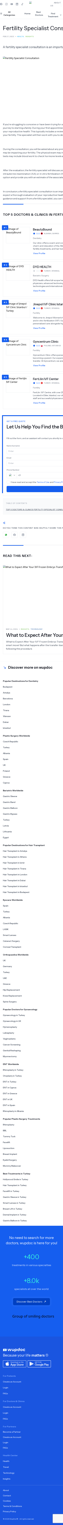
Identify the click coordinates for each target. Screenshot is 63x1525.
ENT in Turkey (9, 1081)
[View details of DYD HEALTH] (19, 279)
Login (5, 1387)
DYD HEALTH (42, 267)
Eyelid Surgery (10, 1160)
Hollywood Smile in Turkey (15, 1179)
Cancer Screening (11, 1044)
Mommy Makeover (12, 1166)
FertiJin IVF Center (46, 379)
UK (4, 765)
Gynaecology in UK (12, 1021)
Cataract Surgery (11, 941)
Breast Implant (10, 1154)
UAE (5, 978)
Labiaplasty (8, 1033)
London (6, 704)
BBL (5, 1130)
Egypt (6, 837)
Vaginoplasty (9, 1038)
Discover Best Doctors (29, 1301)
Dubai (5, 722)
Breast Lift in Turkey (12, 1208)
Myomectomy (10, 1056)
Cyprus (6, 782)
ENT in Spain (9, 1105)
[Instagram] (6, 4)
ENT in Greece (10, 1093)
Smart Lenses (9, 935)
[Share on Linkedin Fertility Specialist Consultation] (23, 535)
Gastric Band (9, 802)
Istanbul (7, 728)
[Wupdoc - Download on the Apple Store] (14, 1363)
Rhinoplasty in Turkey (13, 1070)
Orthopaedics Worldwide (16, 954)
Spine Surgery (10, 1001)
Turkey (6, 747)
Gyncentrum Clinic (45, 341)
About (6, 1490)
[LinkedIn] (17, 4)
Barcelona (8, 698)
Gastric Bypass (10, 814)
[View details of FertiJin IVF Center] (19, 391)
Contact (7, 1495)
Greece (6, 777)
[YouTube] (12, 4)
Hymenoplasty (10, 1027)
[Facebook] (1, 4)
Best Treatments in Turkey (16, 1173)
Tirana (6, 710)
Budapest (7, 686)
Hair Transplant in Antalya (15, 851)
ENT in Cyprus (9, 1087)
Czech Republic (10, 741)
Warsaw (7, 716)
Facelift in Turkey (11, 1191)
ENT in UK (7, 1099)
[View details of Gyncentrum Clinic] (19, 354)
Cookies (7, 1501)
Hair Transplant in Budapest (16, 892)
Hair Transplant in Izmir (14, 862)
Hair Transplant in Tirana (14, 868)
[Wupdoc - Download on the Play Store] (39, 1363)
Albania (6, 753)
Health (6, 1461)
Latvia (6, 825)
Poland (6, 771)
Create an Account (12, 1381)
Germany (7, 966)
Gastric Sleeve (10, 796)
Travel (6, 1467)
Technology (8, 1473)
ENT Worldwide (11, 1064)
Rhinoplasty (8, 1124)
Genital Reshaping (12, 1050)
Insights (6, 1478)
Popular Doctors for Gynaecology (20, 1009)
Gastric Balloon (10, 808)
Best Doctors (39, 13)
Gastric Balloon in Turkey (15, 1220)
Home (27, 13)
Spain (5, 759)
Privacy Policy (9, 1511)
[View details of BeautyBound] (19, 241)
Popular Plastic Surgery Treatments (21, 1119)
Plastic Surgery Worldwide (16, 735)
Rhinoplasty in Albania (13, 1111)
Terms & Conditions (12, 1506)
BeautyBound (42, 229)
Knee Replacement (12, 995)
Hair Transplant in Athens (15, 857)
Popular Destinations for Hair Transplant (24, 845)
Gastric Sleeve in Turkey (14, 1197)
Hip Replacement (11, 990)
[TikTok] (22, 4)
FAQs (5, 1393)
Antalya (6, 692)
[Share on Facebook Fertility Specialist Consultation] (14, 535)
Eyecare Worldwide (13, 900)
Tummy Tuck (9, 1136)
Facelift (6, 1142)
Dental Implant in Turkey (14, 1214)
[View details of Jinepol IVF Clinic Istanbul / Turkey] (19, 316)
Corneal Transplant (12, 947)
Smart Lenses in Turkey (14, 1203)
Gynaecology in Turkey (14, 1015)
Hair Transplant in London (15, 874)
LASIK (5, 929)
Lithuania (7, 831)
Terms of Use (43, 482)
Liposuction (8, 1148)
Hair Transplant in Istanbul (15, 886)
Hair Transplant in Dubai (14, 880)
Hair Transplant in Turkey (15, 1185)
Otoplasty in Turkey (12, 1075)
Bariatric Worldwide (13, 790)
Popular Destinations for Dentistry (20, 681)
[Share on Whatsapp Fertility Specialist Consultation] (6, 535)
